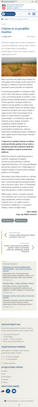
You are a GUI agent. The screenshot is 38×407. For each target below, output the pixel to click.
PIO (4, 374)
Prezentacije (7, 377)
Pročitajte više (8, 280)
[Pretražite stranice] (29, 14)
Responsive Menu (32, 1)
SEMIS (5, 371)
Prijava (5, 382)
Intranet (5, 379)
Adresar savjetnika (9, 363)
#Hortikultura (7, 220)
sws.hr (19, 405)
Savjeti (6, 19)
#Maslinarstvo (21, 220)
